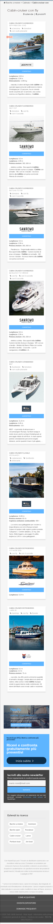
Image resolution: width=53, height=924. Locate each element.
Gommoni (32, 824)
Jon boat (29, 842)
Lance (28, 836)
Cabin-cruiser (15, 836)
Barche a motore (16, 824)
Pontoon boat (15, 842)
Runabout (29, 830)
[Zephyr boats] (26, 64)
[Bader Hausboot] (26, 408)
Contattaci (26, 71)
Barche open (15, 830)
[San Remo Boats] (26, 146)
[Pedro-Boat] (26, 655)
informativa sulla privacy (33, 797)
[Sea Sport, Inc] (26, 582)
